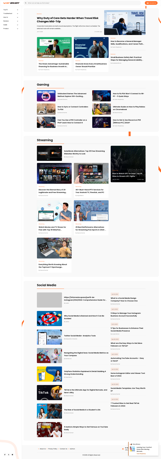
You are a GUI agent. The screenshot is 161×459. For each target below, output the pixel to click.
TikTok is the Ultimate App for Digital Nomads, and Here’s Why (85, 391)
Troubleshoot (7, 13)
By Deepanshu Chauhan (70, 339)
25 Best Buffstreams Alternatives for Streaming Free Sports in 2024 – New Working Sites (91, 228)
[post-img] (124, 22)
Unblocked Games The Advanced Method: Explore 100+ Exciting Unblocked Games (72, 95)
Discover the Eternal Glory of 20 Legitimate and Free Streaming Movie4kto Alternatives (52, 191)
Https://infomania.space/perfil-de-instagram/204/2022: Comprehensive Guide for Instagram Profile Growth (84, 298)
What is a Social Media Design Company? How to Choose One (124, 299)
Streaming (41, 186)
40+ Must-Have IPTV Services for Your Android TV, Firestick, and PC (90, 191)
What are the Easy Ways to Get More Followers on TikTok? (126, 344)
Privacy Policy (52, 449)
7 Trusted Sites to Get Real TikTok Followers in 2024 (125, 404)
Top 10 (5, 10)
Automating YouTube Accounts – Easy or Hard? (127, 359)
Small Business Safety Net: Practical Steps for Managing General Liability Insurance (126, 58)
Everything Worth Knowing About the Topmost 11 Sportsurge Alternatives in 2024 (53, 265)
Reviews (6, 21)
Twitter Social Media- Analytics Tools (80, 336)
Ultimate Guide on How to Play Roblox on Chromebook (129, 108)
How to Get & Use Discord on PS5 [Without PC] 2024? (127, 121)
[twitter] (8, 454)
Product (6, 29)
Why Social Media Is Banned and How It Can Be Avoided (84, 317)
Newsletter (152, 3)
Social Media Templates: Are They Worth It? (128, 389)
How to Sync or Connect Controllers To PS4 (73, 108)
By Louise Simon (115, 334)
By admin (66, 321)
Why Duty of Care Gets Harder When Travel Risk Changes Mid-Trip (67, 19)
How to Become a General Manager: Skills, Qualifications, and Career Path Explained (127, 42)
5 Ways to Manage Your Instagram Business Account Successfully (126, 314)
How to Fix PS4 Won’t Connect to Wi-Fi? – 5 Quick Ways (128, 94)
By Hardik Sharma (62, 99)
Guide (5, 25)
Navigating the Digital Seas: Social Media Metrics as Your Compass (86, 354)
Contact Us (63, 449)
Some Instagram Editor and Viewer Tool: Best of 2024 (128, 374)
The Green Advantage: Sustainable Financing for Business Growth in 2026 (54, 65)
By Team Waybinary (44, 69)
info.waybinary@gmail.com (134, 450)
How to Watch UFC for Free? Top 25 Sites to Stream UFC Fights (127, 174)
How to (5, 17)
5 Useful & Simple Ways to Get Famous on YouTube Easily (86, 428)
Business (39, 14)
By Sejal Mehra (80, 195)
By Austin (66, 303)
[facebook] (4, 454)
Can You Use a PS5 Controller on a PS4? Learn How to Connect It (72, 121)
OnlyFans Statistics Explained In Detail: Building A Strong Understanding (85, 372)
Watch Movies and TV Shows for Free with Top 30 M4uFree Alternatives (52, 228)
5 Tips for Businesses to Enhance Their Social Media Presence (127, 329)
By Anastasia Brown (116, 63)
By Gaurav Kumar (62, 112)
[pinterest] (12, 454)
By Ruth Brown (68, 358)
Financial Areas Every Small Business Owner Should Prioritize (91, 65)
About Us (43, 449)
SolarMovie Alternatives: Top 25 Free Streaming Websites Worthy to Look (84, 152)
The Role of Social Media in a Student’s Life (82, 410)
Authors (72, 449)
